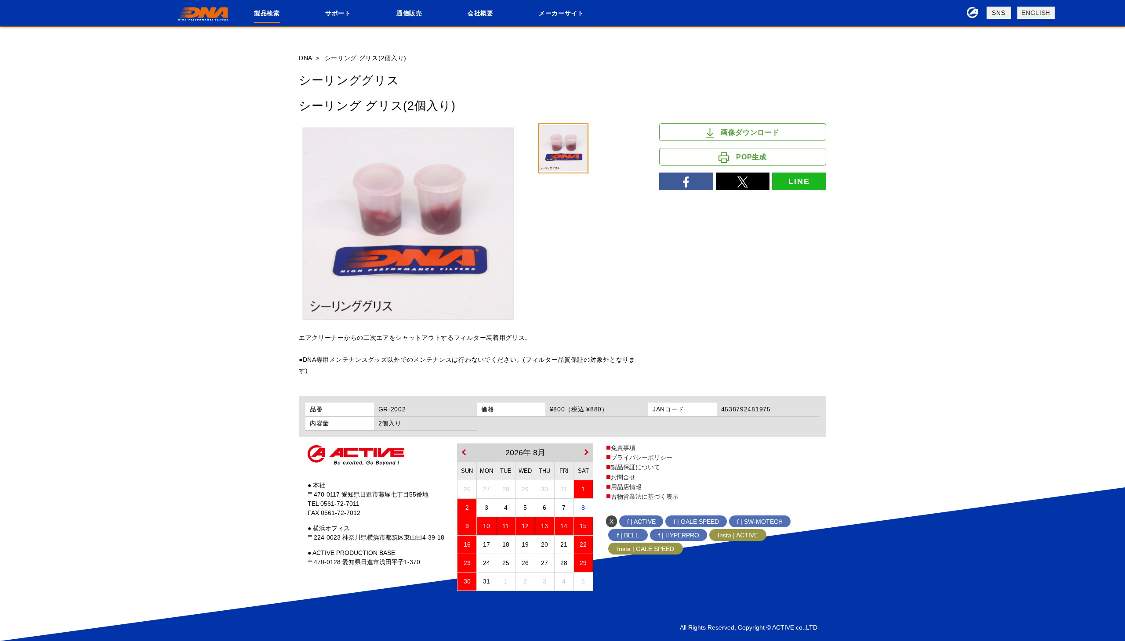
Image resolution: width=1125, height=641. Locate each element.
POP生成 (751, 157)
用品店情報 (626, 486)
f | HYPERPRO (678, 535)
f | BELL (628, 535)
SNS (998, 12)
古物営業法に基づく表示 (645, 496)
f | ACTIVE (641, 521)
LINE (798, 181)
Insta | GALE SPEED (645, 548)
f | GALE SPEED (696, 521)
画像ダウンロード (750, 132)
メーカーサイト (561, 13)
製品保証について (635, 467)
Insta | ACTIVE (738, 535)
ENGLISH (1035, 12)
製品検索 (267, 13)
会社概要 (481, 13)
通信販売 (409, 13)
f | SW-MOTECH (760, 521)
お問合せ (623, 477)
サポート (338, 13)
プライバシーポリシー (641, 457)
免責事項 (623, 447)
